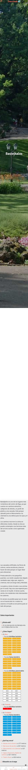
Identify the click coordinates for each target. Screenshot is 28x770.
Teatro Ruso (7, 757)
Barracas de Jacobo (9, 746)
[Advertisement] (14, 548)
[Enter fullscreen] (26, 765)
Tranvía (7, 704)
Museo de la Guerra (10, 743)
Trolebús (8, 713)
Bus (6, 634)
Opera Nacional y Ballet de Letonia (11, 754)
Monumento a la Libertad (11, 748)
